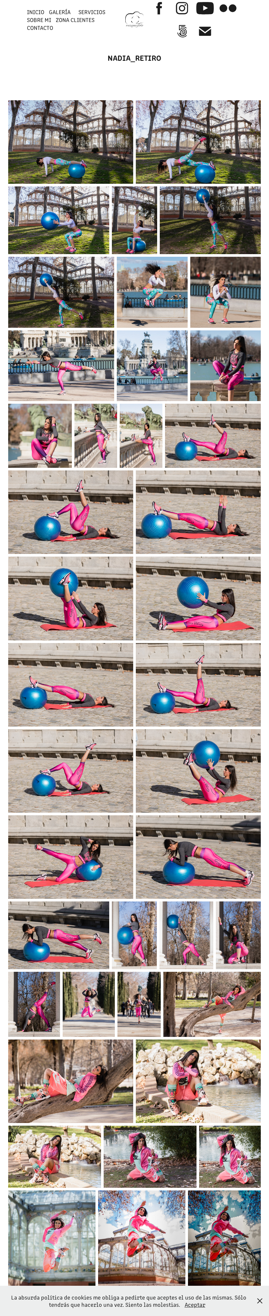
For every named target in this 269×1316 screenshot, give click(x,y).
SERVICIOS (91, 12)
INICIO (35, 12)
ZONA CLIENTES (75, 20)
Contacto (40, 28)
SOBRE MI (39, 20)
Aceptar (195, 1304)
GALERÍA (60, 12)
